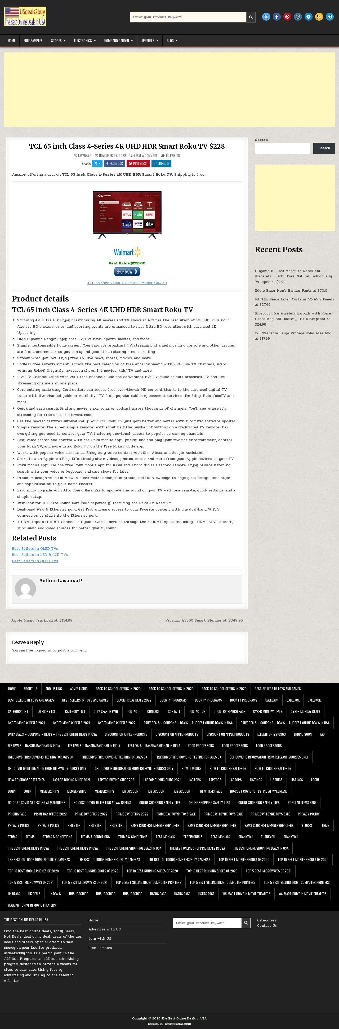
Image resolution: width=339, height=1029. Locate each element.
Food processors (201, 745)
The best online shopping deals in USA (133, 848)
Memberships (49, 791)
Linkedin (163, 163)
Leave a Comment (146, 155)
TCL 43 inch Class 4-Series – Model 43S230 (127, 283)
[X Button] (266, 17)
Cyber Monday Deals (268, 711)
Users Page (158, 893)
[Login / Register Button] (330, 17)
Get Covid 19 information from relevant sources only (269, 757)
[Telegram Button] (309, 17)
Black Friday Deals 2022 (134, 700)
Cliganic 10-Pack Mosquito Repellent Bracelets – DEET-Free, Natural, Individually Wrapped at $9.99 (293, 276)
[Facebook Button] (277, 17)
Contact (133, 711)
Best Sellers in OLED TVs (35, 548)
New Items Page (211, 791)
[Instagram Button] (298, 17)
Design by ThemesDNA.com (169, 1023)
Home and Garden (116, 40)
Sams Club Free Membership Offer (155, 825)
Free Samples (33, 40)
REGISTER (74, 825)
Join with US (99, 938)
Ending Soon (303, 734)
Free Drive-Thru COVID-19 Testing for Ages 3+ (41, 757)
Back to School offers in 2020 (118, 688)
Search (261, 140)
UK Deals (14, 893)
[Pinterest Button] (287, 17)
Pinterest (140, 163)
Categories (266, 920)
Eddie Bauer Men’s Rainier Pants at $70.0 (291, 290)
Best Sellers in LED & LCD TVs (40, 554)
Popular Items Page (302, 802)
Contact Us (267, 925)
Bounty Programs (173, 700)
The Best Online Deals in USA (28, 848)
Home (11, 40)
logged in (42, 650)
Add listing (54, 688)
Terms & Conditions (57, 836)
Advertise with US (104, 929)
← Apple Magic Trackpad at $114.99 (39, 620)
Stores (56, 40)
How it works (192, 768)
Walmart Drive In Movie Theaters (246, 893)
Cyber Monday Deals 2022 (117, 722)
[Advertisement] (163, 89)
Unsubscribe (78, 893)
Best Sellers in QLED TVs (35, 561)
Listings (256, 779)
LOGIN (315, 779)
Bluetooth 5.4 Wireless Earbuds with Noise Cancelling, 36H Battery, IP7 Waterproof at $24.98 (293, 319)
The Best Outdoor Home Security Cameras (39, 859)
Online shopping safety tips (160, 802)
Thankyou (245, 836)
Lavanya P (85, 155)
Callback (271, 700)
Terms (324, 825)
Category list (18, 711)
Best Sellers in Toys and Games (278, 688)
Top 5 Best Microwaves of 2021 (268, 870)
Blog (170, 40)
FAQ (322, 734)
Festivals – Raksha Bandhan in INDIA (34, 745)
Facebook (116, 163)
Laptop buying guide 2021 (71, 779)
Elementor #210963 (271, 734)
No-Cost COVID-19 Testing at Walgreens (259, 791)
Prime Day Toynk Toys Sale (176, 814)
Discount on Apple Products (126, 734)
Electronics (83, 40)
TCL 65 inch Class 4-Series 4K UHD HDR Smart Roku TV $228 (127, 146)
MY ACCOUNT (131, 791)
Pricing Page (17, 814)
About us (30, 688)
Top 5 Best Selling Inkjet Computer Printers (148, 882)
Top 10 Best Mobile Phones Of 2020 (243, 859)
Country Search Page (229, 711)
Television (173, 155)
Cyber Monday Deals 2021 (26, 722)
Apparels (147, 40)
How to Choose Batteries (228, 768)
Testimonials (165, 836)
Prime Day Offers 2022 (50, 814)
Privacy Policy (309, 814)
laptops (195, 779)
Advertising (79, 688)
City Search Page (106, 711)
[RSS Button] (319, 17)
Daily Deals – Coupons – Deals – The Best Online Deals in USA (188, 722)
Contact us (197, 711)
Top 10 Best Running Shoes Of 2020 (92, 870)
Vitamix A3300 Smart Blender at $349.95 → (206, 620)
